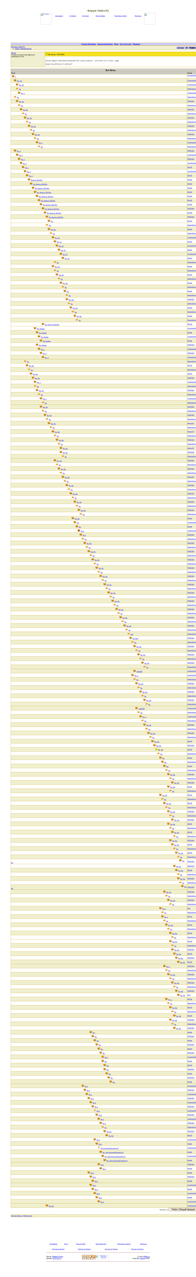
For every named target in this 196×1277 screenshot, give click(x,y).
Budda (189, 179)
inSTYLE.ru (57, 1258)
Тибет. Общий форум (23, 49)
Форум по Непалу (84, 1249)
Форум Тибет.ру (17, 1216)
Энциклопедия (101, 1244)
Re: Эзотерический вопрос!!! (113, 1152)
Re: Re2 (135, 638)
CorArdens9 (191, 75)
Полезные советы (123, 1244)
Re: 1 (23, 93)
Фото (66, 1244)
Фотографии (100, 16)
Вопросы (138, 16)
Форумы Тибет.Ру (18, 47)
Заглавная (59, 16)
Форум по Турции (111, 1249)
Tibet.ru (143, 1258)
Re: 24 (57, 238)
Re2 (131, 634)
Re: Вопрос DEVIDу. (40, 184)
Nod (188, 908)
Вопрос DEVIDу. (37, 180)
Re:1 (82, 531)
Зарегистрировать (105, 44)
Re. (68, 291)
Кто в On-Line (125, 44)
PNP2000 (190, 101)
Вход (116, 44)
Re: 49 (182, 995)
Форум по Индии (58, 1249)
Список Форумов (88, 44)
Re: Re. (71, 300)
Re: (52, 221)
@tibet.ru (146, 1256)
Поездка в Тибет (121, 16)
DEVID (13, 53)
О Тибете (72, 16)
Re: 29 (19, 81)
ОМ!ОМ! (139, 671)
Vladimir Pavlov (57, 1256)
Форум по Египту (137, 1249)
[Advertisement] (110, 33)
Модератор (28, 1216)
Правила (136, 44)
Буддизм (85, 16)
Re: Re (21, 101)
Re (20, 89)
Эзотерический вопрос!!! (110, 1148)
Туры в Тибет (81, 1244)
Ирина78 (190, 423)
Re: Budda (41, 329)
